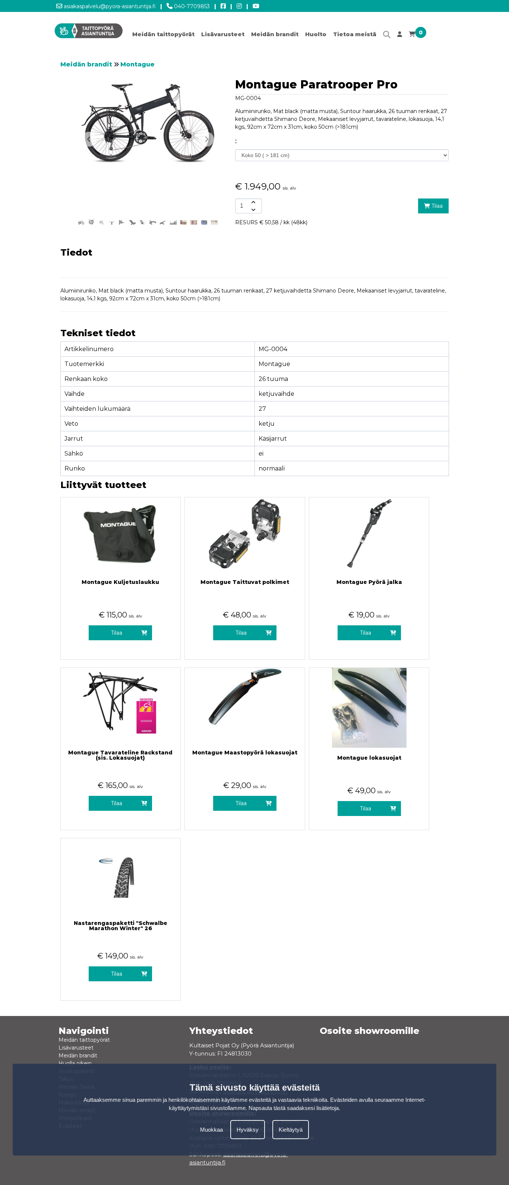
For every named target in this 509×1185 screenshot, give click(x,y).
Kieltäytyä (291, 1129)
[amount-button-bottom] (252, 209)
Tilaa (436, 206)
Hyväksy (248, 1129)
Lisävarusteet (222, 34)
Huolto (315, 34)
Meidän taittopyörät (163, 34)
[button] (206, 139)
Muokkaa (211, 1129)
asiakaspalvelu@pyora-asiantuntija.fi (109, 6)
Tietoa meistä (354, 34)
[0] (412, 36)
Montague (137, 64)
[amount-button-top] (252, 202)
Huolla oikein (75, 1063)
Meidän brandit (274, 34)
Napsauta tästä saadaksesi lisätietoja (294, 1108)
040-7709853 (191, 6)
